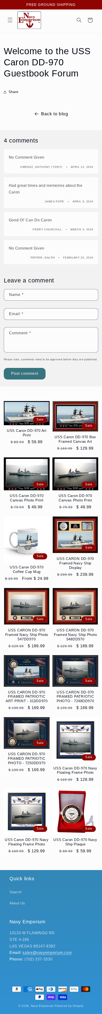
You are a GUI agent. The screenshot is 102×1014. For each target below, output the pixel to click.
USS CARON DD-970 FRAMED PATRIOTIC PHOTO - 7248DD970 (75, 696)
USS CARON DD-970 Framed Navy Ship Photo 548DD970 (75, 634)
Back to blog (54, 113)
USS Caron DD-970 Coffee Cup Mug (26, 569)
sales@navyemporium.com (47, 953)
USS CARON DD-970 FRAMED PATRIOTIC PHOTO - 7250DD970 (26, 758)
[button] (10, 20)
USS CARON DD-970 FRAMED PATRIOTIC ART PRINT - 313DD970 (27, 696)
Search (15, 892)
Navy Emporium (42, 1006)
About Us (17, 903)
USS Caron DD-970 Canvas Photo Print (26, 498)
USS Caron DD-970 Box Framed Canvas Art (75, 439)
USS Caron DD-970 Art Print (26, 433)
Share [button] (14, 92)
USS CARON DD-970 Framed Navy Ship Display (75, 563)
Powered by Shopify (69, 1006)
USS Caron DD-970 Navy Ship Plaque (75, 842)
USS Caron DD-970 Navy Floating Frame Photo (75, 770)
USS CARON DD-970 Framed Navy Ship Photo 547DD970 (26, 634)
